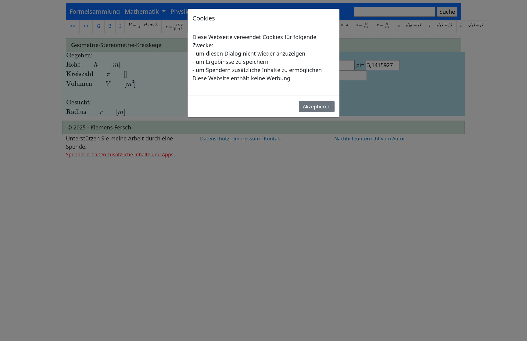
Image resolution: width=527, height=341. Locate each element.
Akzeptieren (317, 106)
